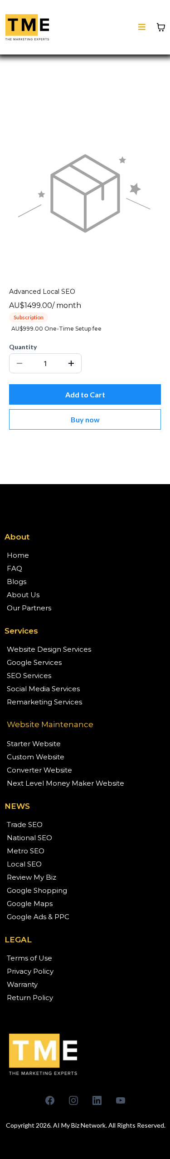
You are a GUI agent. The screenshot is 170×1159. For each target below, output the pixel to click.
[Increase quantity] (71, 363)
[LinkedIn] (97, 1100)
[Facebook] (50, 1100)
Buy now (85, 419)
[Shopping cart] (160, 27)
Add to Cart (85, 394)
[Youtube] (120, 1100)
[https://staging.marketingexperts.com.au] (85, 1054)
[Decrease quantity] (19, 363)
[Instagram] (73, 1100)
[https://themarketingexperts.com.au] (27, 27)
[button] (142, 27)
